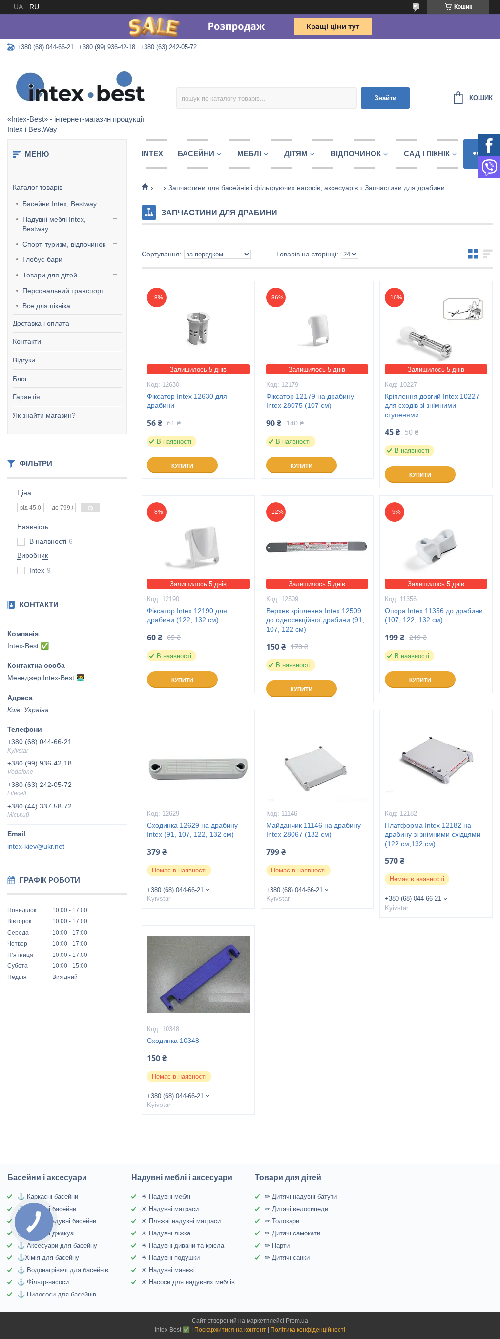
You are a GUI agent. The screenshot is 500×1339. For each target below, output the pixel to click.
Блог (20, 379)
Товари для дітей (49, 275)
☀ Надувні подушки (170, 1257)
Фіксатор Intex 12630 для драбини (187, 400)
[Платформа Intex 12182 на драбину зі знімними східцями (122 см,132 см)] (436, 759)
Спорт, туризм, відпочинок (63, 244)
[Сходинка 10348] (198, 975)
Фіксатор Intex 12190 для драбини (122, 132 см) (187, 615)
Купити (182, 465)
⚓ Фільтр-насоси (43, 1282)
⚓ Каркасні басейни (47, 1196)
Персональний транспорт (63, 291)
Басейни (196, 153)
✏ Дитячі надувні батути (301, 1196)
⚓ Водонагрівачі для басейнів (62, 1270)
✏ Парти (277, 1245)
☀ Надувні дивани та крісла (182, 1245)
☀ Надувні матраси (170, 1208)
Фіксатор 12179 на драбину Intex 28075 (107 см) (310, 400)
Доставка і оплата (41, 323)
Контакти (27, 341)
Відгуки (24, 360)
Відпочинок (356, 153)
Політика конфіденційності (308, 1329)
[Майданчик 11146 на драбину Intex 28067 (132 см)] (317, 759)
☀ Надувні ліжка (165, 1233)
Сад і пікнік (427, 153)
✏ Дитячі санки (287, 1257)
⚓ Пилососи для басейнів (56, 1294)
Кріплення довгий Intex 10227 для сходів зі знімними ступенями (432, 405)
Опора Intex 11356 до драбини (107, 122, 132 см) (434, 615)
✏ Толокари (282, 1221)
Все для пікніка (46, 306)
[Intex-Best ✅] (91, 86)
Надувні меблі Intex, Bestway (54, 224)
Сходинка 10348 (173, 1040)
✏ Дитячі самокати (292, 1233)
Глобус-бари (42, 259)
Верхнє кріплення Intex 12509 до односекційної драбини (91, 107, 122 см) (315, 620)
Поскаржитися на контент (230, 1329)
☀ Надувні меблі (165, 1196)
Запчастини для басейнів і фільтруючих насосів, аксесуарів (263, 187)
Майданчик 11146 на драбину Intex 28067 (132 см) (313, 829)
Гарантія (26, 397)
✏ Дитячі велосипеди (296, 1208)
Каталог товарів (37, 187)
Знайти (385, 98)
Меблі (249, 153)
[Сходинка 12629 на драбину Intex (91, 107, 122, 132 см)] (198, 759)
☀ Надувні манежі (168, 1270)
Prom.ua (297, 1321)
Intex (152, 153)
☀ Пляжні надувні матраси (181, 1221)
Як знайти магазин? (44, 415)
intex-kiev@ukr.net (35, 846)
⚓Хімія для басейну (48, 1257)
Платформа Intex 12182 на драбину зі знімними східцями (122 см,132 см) (432, 834)
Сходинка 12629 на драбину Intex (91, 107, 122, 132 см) (192, 829)
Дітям (296, 153)
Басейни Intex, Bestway (59, 204)
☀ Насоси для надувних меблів (188, 1282)
